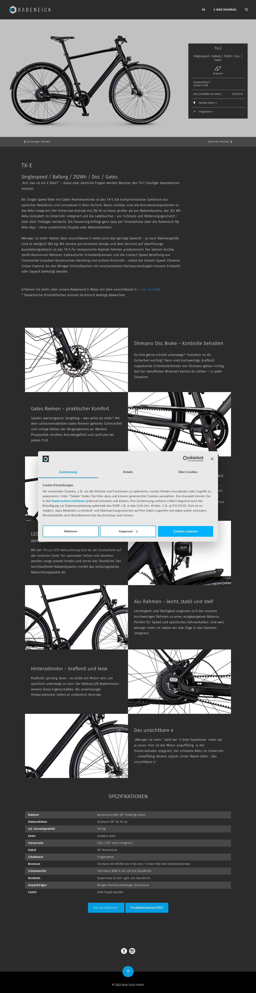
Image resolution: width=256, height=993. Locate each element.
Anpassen (126, 531)
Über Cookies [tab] (188, 472)
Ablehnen (70, 531)
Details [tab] (128, 472)
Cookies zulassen (185, 531)
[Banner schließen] (212, 458)
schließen (174, 558)
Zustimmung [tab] (68, 472)
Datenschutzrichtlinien (69, 501)
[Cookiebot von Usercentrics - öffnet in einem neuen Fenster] (185, 459)
